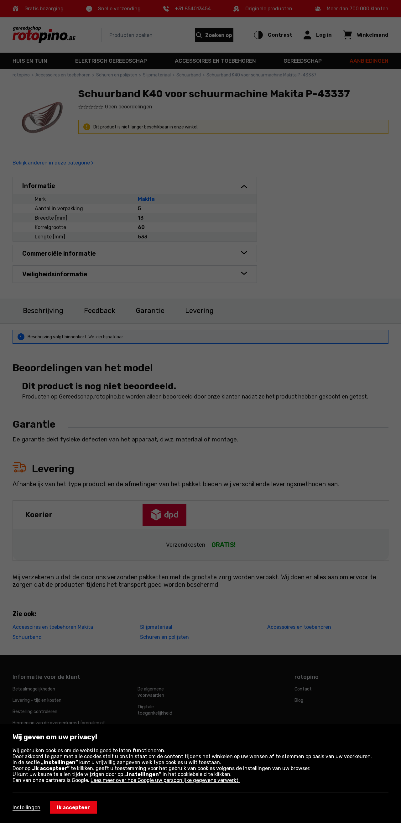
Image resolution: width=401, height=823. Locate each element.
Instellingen (26, 807)
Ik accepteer (73, 807)
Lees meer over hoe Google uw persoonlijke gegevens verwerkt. (165, 780)
